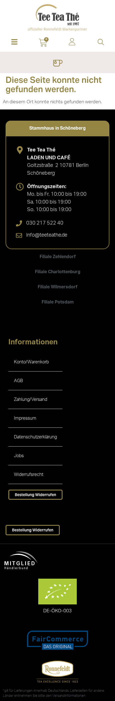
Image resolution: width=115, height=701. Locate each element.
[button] (14, 42)
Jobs (19, 456)
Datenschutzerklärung (35, 437)
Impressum (25, 418)
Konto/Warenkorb (31, 362)
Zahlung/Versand (30, 399)
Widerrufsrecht (28, 474)
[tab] (57, 128)
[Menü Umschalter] (58, 64)
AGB (18, 380)
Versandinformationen (68, 695)
